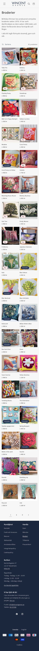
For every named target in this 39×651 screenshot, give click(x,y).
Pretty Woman (24, 221)
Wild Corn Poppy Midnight (9, 119)
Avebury (22, 68)
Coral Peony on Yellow (8, 170)
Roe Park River (6, 349)
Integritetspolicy (10, 548)
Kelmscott (5, 324)
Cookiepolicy (8, 552)
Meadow (4, 144)
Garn (24, 528)
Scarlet (22, 452)
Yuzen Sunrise (6, 375)
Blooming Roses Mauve (9, 196)
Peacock (4, 503)
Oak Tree (4, 221)
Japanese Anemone (26, 247)
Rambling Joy (24, 477)
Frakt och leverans (10, 532)
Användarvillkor (9, 544)
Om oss (12, 601)
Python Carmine (25, 119)
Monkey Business (25, 196)
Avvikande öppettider (11, 585)
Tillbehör (26, 540)
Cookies (19, 645)
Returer (6, 536)
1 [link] (10, 515)
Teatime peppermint (8, 426)
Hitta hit (7, 569)
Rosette (4, 477)
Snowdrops (23, 93)
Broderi (25, 536)
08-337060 (13, 607)
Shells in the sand (7, 452)
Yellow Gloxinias (25, 375)
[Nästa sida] (28, 514)
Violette (22, 170)
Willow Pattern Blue (26, 324)
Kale (3, 272)
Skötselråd (8, 540)
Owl (21, 503)
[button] (4, 3)
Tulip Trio (4, 68)
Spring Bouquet (24, 426)
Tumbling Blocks (7, 400)
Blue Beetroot (6, 298)
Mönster (25, 532)
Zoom (21, 349)
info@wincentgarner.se (16, 605)
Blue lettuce (23, 272)
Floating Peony (6, 93)
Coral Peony (23, 144)
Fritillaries (5, 247)
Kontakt (7, 528)
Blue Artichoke (24, 298)
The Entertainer (24, 400)
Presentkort (27, 544)
